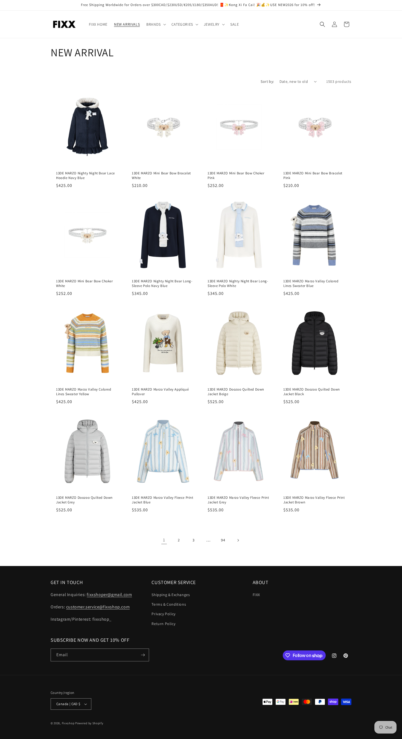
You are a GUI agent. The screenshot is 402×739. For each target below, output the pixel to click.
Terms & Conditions (169, 604)
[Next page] (238, 540)
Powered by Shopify (89, 723)
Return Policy (163, 623)
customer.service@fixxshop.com (98, 607)
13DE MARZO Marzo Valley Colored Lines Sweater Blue (311, 283)
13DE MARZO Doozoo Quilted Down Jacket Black (311, 391)
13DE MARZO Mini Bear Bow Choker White (84, 283)
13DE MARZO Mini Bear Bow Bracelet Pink (312, 175)
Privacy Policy (163, 613)
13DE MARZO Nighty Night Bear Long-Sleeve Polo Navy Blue (162, 283)
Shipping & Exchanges (171, 594)
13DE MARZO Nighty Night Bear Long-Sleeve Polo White (238, 283)
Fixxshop (68, 723)
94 (223, 540)
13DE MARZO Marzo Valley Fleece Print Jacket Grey (238, 500)
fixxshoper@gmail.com (109, 594)
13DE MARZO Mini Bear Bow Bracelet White (161, 175)
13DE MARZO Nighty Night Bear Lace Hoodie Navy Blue (85, 175)
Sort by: (267, 81)
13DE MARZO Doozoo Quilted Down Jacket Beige (236, 391)
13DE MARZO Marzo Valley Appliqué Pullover (160, 391)
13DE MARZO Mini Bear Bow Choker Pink (236, 175)
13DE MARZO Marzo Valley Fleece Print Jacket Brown (314, 500)
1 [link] (164, 540)
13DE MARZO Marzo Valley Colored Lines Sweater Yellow (83, 391)
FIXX (256, 594)
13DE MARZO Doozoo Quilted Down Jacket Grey (84, 500)
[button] (155, 24)
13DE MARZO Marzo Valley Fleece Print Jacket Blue (162, 500)
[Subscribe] (143, 655)
